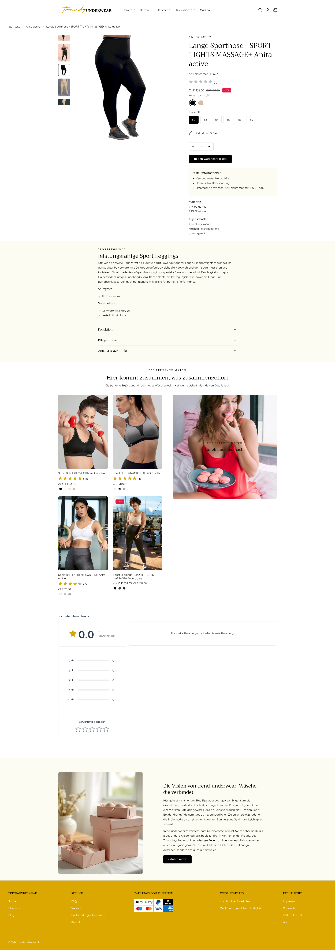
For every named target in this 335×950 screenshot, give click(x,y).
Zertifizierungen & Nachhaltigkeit (241, 908)
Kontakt (76, 922)
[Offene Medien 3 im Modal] (172, 42)
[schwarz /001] (192, 102)
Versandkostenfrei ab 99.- (212, 178)
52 (205, 119)
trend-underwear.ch (29, 942)
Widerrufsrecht (292, 915)
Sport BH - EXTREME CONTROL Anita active (81, 576)
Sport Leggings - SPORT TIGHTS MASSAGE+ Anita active (133, 576)
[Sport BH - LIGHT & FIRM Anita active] (83, 432)
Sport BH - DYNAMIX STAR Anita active (137, 473)
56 (228, 119)
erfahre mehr (177, 859)
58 (239, 119)
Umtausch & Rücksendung (212, 183)
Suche (12, 901)
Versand (76, 908)
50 (193, 119)
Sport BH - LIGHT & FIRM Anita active (81, 473)
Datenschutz (291, 908)
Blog (11, 915)
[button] (260, 10)
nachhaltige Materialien (235, 901)
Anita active (33, 26)
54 (216, 119)
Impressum (290, 901)
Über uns (14, 908)
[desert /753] (200, 102)
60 (251, 119)
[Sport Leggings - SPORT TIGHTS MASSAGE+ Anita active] (137, 533)
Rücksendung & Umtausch (88, 915)
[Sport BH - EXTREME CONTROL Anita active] (83, 533)
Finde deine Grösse (206, 133)
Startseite (14, 26)
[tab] (64, 52)
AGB (285, 922)
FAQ (74, 901)
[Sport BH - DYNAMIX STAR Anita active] (137, 432)
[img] (201, 82)
